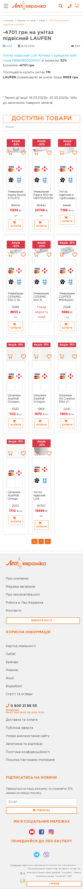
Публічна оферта (19, 728)
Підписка (43, 810)
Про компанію (17, 578)
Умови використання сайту (27, 736)
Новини (12, 670)
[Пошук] (61, 6)
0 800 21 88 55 (24, 705)
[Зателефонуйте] (68, 6)
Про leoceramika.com (23, 594)
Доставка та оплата (21, 719)
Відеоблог (14, 686)
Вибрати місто (42, 620)
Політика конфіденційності (28, 752)
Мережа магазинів (20, 586)
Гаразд (54, 884)
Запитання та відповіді (24, 744)
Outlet (11, 654)
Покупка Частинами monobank (30, 760)
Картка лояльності (21, 646)
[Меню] (6, 6)
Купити (16, 226)
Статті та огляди (19, 694)
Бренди (12, 662)
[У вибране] (23, 152)
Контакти (13, 610)
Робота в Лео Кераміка (24, 602)
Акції (9, 46)
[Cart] (10, 152)
